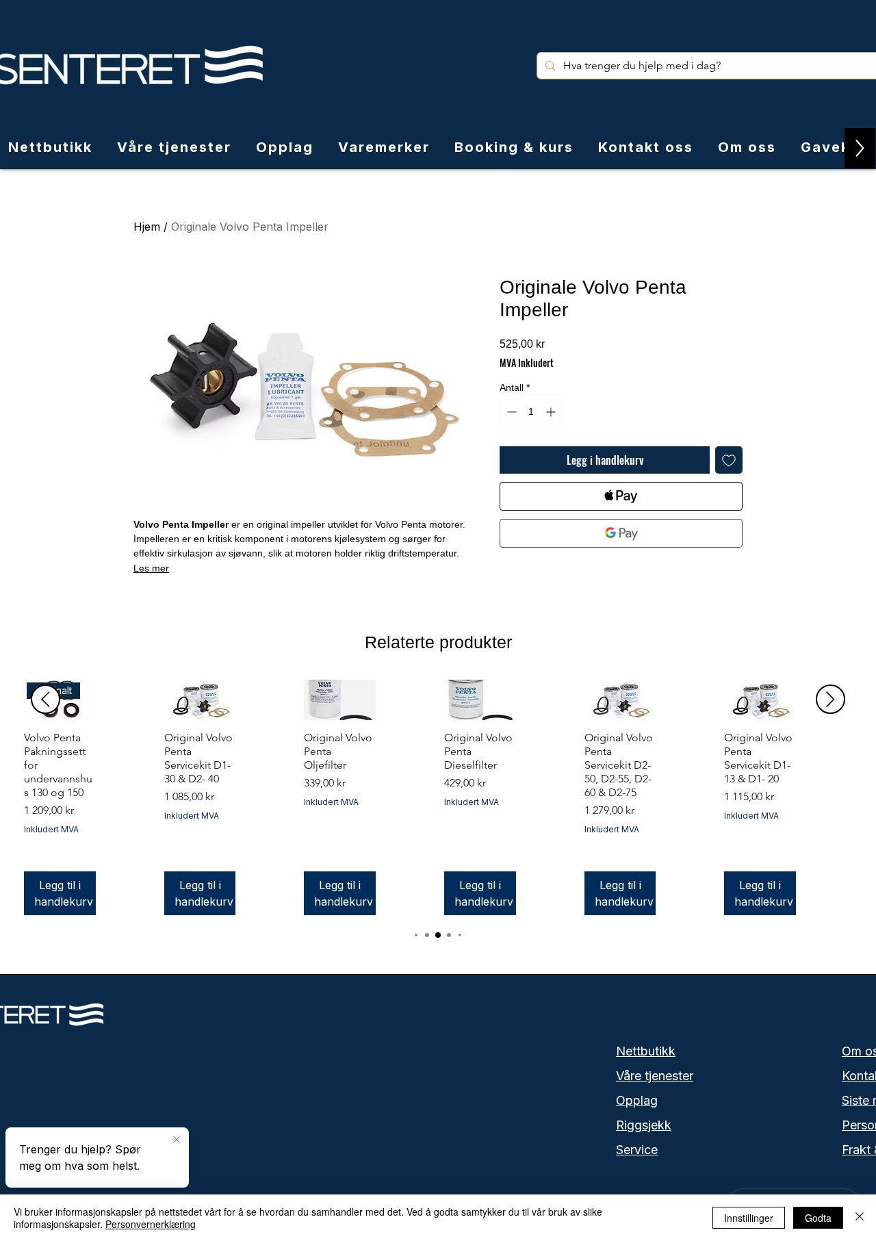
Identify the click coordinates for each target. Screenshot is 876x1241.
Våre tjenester (654, 1076)
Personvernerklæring (150, 1224)
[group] (438, 797)
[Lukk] (859, 1217)
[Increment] (552, 412)
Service (637, 1149)
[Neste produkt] (830, 699)
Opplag (637, 1100)
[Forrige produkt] (45, 699)
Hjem (146, 226)
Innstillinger (748, 1218)
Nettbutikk (645, 1051)
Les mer (151, 568)
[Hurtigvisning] (200, 700)
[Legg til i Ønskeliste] (729, 460)
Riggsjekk (643, 1125)
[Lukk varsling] (176, 1140)
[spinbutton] (531, 412)
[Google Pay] (621, 533)
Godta (818, 1218)
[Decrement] (510, 412)
